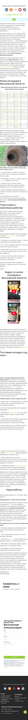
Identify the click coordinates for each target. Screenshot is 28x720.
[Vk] (6, 9)
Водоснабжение (5, 701)
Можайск (10, 114)
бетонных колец (11, 235)
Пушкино (16, 111)
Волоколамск (4, 95)
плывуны (14, 387)
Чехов (22, 108)
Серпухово (23, 92)
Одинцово (16, 92)
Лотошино (10, 103)
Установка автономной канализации (7, 699)
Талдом (23, 103)
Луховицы (10, 108)
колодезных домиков (6, 67)
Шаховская (24, 114)
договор (11, 539)
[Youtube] (20, 9)
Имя (5, 630)
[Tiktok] (24, 9)
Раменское (17, 114)
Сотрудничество (19, 701)
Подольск (16, 108)
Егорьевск (3, 111)
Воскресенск (4, 98)
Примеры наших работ (21, 698)
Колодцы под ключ (6, 695)
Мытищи (10, 117)
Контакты (17, 696)
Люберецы (10, 111)
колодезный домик (21, 465)
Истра (2, 117)
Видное (9, 98)
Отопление (4, 703)
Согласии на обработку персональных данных (13, 667)
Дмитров (3, 103)
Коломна (10, 92)
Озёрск (16, 95)
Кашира (3, 120)
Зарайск (3, 114)
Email (5, 636)
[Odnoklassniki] (11, 9)
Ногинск (10, 125)
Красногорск (11, 95)
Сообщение (7, 642)
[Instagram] (15, 9)
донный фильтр (13, 412)
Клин (2, 125)
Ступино (23, 98)
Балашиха (3, 92)
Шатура (23, 111)
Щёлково (23, 117)
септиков (2, 180)
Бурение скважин (5, 697)
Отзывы (17, 699)
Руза (15, 117)
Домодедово (4, 108)
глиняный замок (10, 452)
